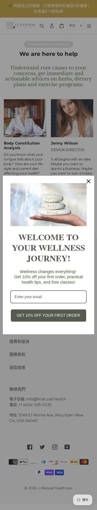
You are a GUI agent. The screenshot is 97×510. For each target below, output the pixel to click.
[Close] (88, 181)
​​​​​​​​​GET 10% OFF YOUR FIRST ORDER (48, 315)
